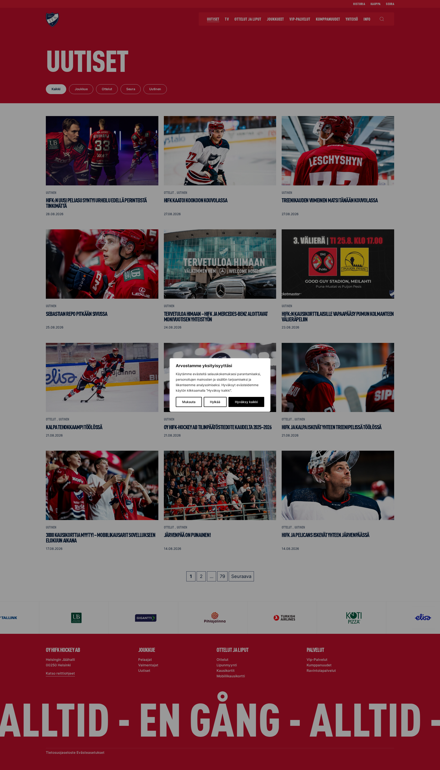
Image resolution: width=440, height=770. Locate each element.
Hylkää (215, 402)
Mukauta (188, 402)
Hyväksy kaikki (246, 402)
